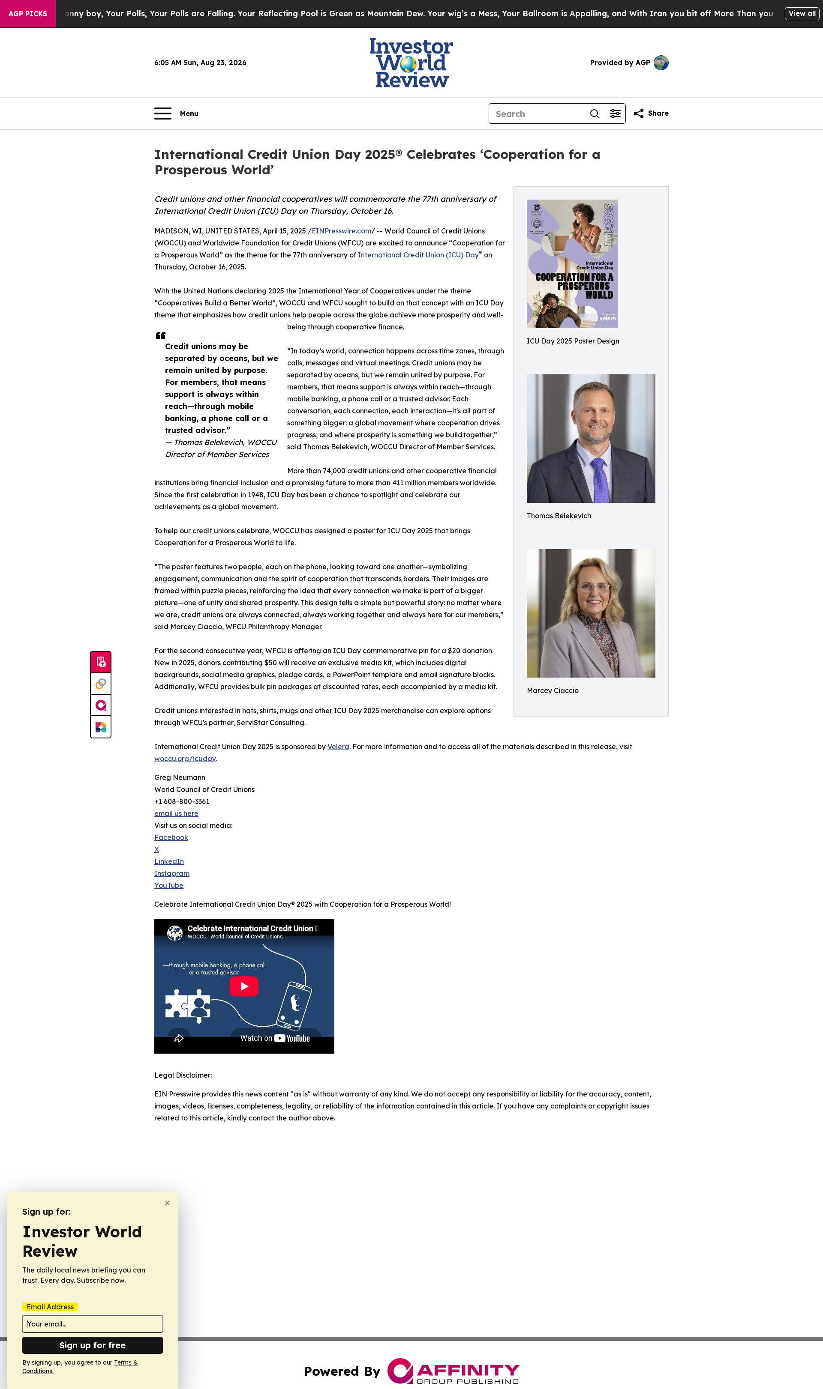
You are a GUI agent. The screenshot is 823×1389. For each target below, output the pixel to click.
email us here (176, 813)
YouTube (168, 885)
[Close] (167, 1203)
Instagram (171, 873)
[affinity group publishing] (101, 705)
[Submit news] (101, 662)
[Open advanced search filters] (615, 113)
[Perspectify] (101, 684)
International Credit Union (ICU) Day (420, 255)
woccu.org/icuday (185, 758)
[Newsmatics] (101, 727)
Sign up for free (93, 1345)
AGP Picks (28, 13)
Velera (338, 746)
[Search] (594, 113)
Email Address (50, 1306)
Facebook (171, 837)
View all (802, 13)
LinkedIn (169, 861)
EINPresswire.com (341, 231)
